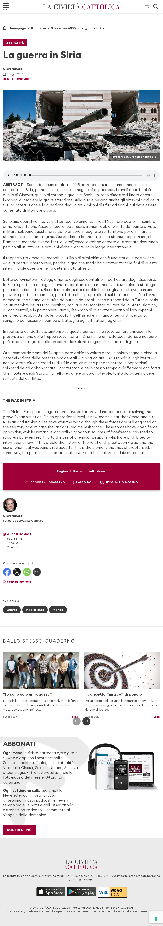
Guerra (12, 610)
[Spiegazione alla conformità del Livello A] (112, 892)
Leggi (75, 716)
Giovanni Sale (12, 69)
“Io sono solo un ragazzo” (27, 694)
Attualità (15, 43)
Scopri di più (19, 830)
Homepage (17, 28)
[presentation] (77, 721)
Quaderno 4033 (63, 28)
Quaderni (38, 28)
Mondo (58, 610)
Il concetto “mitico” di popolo (113, 694)
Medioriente (35, 610)
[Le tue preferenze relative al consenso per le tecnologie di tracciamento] (156, 919)
